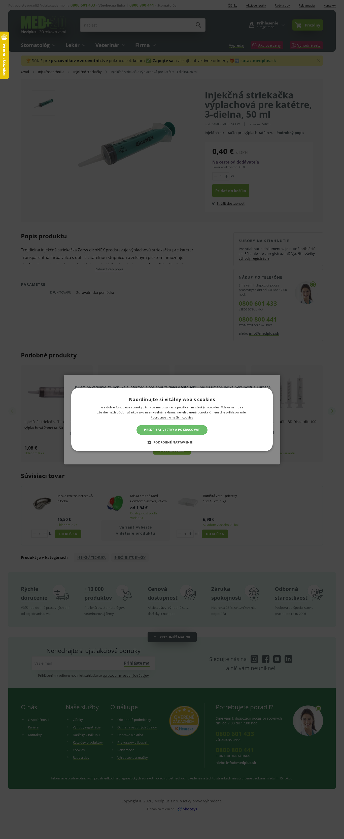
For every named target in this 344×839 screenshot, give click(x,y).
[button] (172, 442)
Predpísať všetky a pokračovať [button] (172, 430)
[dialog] (172, 419)
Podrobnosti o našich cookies (172, 417)
